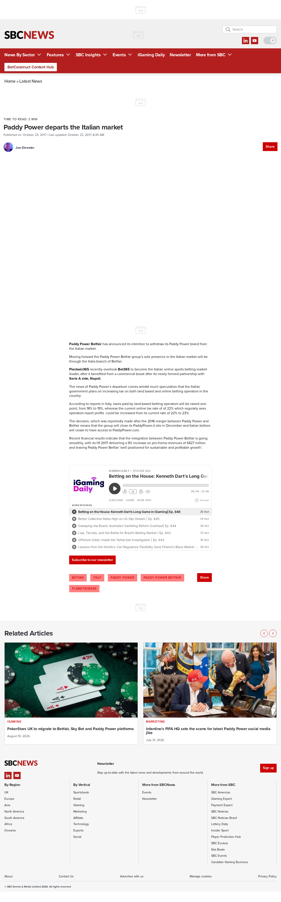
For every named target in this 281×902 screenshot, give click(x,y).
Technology (81, 824)
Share (270, 146)
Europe (9, 798)
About (8, 876)
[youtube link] (254, 40)
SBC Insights (88, 54)
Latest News (30, 81)
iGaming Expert (221, 798)
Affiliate (78, 818)
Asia (7, 805)
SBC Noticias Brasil (224, 818)
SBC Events (219, 855)
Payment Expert (221, 805)
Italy (97, 577)
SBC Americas (220, 792)
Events (119, 54)
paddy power (122, 577)
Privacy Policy (267, 876)
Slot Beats (218, 849)
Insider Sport (220, 830)
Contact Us (66, 876)
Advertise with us (132, 876)
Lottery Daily (219, 824)
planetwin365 (84, 588)
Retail (77, 798)
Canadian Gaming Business (229, 862)
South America (14, 818)
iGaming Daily (151, 54)
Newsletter (180, 54)
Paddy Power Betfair (162, 577)
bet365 (78, 577)
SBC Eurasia (219, 843)
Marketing (80, 811)
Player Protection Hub (226, 837)
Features (55, 54)
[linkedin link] (245, 40)
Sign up (268, 767)
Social (77, 837)
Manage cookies (201, 876)
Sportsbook (81, 792)
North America (14, 811)
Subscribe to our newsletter (92, 559)
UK (6, 792)
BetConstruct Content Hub (30, 67)
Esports (78, 830)
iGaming (78, 805)
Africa (8, 824)
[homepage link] (29, 35)
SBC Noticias (220, 811)
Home (10, 81)
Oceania (10, 830)
